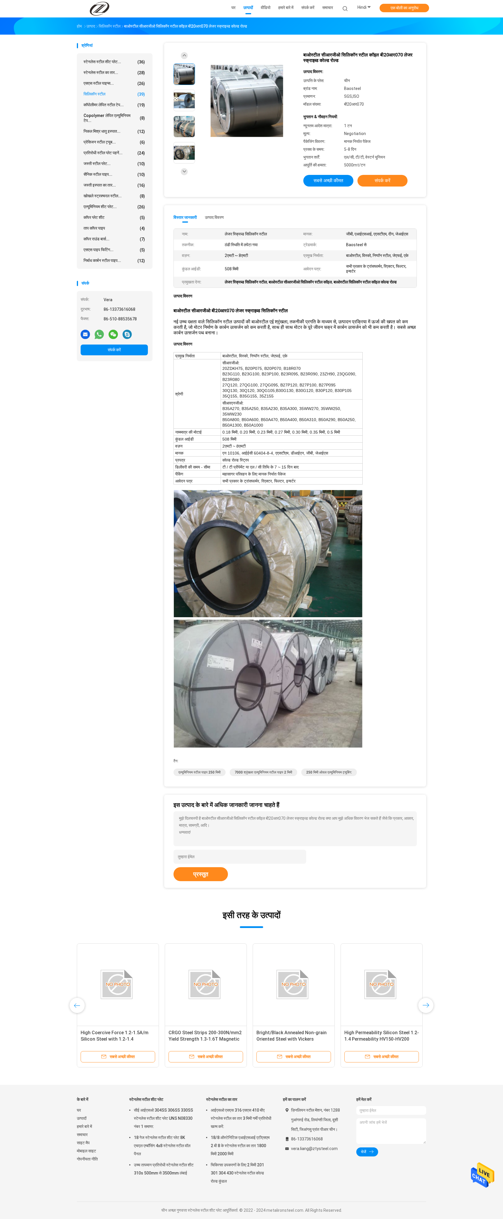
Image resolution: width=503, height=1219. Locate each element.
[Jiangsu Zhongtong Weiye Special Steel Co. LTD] (99, 9)
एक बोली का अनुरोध (404, 8)
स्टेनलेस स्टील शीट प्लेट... (114, 61)
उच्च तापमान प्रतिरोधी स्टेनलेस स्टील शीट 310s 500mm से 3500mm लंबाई (164, 1169)
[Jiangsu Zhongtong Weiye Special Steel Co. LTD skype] (127, 334)
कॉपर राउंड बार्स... (114, 239)
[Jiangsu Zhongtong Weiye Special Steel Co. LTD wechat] (113, 334)
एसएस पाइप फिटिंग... (114, 249)
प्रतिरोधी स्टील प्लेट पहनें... (114, 152)
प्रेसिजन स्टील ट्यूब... (114, 142)
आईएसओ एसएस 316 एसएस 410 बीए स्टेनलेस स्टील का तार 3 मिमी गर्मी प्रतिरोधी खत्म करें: (241, 1118)
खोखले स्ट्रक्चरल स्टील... (114, 196)
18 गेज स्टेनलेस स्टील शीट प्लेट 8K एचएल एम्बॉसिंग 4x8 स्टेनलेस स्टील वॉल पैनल (162, 1145)
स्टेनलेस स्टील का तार (221, 1099)
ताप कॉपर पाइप (114, 228)
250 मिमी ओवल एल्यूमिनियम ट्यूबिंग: (329, 772)
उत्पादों (81, 1118)
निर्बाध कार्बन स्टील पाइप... (114, 260)
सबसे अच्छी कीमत (328, 180)
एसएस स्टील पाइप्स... (114, 83)
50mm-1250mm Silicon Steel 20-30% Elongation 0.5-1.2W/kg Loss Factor (205, 1039)
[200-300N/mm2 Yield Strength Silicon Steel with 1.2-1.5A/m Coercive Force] (381, 984)
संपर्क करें (114, 349)
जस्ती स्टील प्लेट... (114, 163)
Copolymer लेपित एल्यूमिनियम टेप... (114, 118)
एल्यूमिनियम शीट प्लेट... (114, 206)
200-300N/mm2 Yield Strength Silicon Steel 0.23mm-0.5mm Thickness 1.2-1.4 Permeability (289, 1039)
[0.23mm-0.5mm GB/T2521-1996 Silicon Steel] (118, 984)
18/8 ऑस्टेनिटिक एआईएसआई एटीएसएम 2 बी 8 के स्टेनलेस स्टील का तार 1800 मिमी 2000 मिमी (240, 1145)
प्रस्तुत (200, 874)
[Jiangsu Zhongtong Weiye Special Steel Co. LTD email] (85, 334)
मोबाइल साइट (86, 1151)
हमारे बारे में (84, 1126)
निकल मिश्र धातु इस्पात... (114, 131)
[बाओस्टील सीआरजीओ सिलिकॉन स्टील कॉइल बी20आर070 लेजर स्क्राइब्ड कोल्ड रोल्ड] (247, 101)
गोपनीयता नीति (87, 1159)
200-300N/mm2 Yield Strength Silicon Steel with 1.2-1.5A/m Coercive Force (376, 1039)
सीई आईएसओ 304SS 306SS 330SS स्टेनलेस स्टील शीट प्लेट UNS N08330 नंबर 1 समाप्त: (163, 1118)
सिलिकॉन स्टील (114, 94)
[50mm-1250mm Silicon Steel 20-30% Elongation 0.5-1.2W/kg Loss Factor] (206, 984)
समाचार (82, 1134)
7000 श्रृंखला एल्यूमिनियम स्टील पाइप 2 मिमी (263, 772)
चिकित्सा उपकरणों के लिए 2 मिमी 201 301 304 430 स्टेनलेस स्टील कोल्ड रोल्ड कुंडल (237, 1173)
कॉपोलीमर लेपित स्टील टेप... (114, 104)
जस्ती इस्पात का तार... (114, 185)
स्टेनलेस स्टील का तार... (114, 72)
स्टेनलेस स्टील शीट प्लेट (146, 1099)
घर (79, 1110)
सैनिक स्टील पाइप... (114, 174)
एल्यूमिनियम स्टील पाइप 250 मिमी (199, 772)
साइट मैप (83, 1142)
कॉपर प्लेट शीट (114, 217)
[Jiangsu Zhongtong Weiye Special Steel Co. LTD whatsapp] (99, 334)
